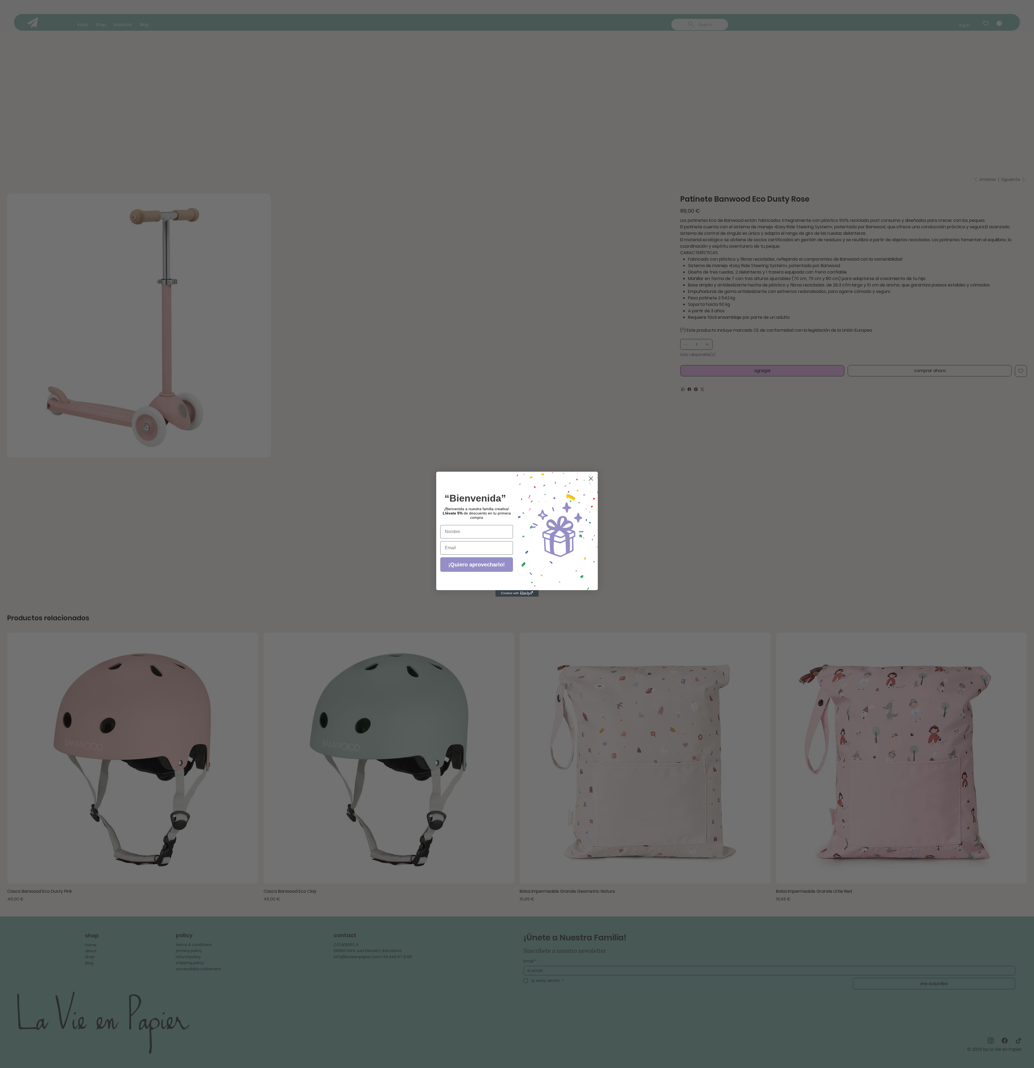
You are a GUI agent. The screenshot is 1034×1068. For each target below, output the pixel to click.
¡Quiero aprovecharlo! (476, 565)
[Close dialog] (591, 478)
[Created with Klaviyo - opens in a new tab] (517, 593)
